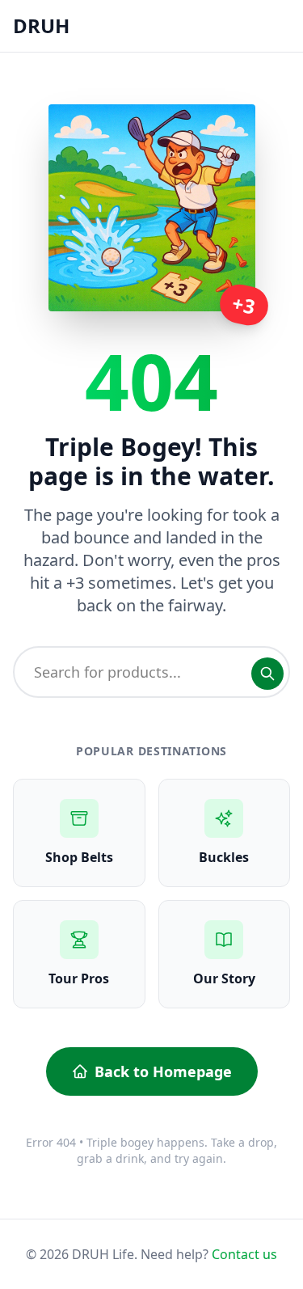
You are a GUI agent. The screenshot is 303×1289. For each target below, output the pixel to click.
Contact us (244, 1254)
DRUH (41, 25)
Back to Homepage (163, 1071)
